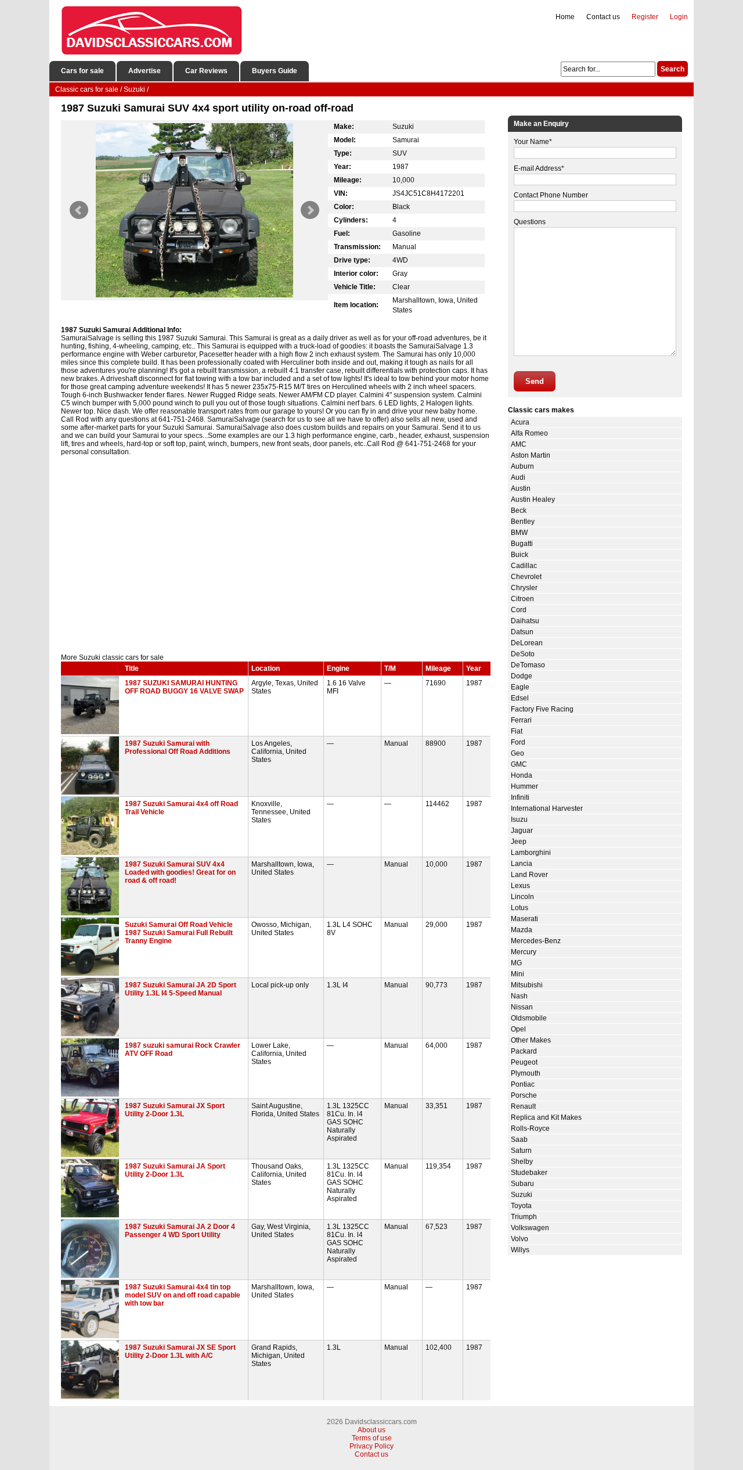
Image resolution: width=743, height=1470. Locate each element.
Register (645, 17)
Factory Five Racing (542, 709)
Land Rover (529, 875)
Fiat (516, 731)
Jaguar (522, 830)
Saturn (521, 1150)
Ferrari (521, 720)
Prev (79, 210)
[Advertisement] (275, 554)
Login (679, 17)
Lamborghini (531, 853)
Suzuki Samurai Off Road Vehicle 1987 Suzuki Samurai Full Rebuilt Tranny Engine (179, 933)
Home (565, 17)
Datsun (522, 632)
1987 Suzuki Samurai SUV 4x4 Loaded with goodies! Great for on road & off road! (180, 872)
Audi (518, 477)
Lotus (519, 908)
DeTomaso (528, 665)
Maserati (524, 919)
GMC (519, 764)
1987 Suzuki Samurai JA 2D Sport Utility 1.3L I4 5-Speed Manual (180, 989)
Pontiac (523, 1084)
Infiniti (520, 797)
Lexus (520, 886)
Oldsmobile (529, 1018)
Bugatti (522, 544)
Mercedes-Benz (536, 941)
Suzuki (521, 1195)
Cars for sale (82, 71)
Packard (524, 1051)
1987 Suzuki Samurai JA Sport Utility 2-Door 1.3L (175, 1170)
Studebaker (529, 1173)
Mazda (521, 930)
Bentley (523, 521)
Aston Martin (530, 455)
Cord (518, 610)
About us (371, 1430)
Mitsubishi (527, 985)
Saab (519, 1139)
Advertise (144, 71)
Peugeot (524, 1062)
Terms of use (372, 1438)
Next (310, 210)
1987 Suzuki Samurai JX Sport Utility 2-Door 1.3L (175, 1110)
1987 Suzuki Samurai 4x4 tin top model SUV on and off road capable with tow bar (182, 1295)
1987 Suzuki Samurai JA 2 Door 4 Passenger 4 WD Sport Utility (180, 1231)
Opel (518, 1029)
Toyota (521, 1206)
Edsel (520, 698)
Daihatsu (525, 621)
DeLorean (527, 643)
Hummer (524, 786)
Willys (520, 1250)
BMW (519, 533)
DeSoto (523, 654)
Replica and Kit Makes (546, 1117)
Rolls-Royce (530, 1128)
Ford (518, 742)
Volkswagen (530, 1228)
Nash (519, 996)
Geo (517, 753)
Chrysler (524, 588)
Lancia (521, 864)
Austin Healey (533, 499)
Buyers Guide (274, 71)
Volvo (519, 1239)
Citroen (522, 599)
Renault (523, 1106)
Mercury (523, 952)
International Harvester (547, 808)
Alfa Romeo (529, 433)
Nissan (522, 1007)
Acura (520, 422)
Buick (519, 555)
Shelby (522, 1162)
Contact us (603, 17)
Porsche (524, 1095)
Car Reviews (206, 71)
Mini (517, 974)
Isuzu (519, 819)
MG (516, 963)
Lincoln (522, 897)
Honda (521, 775)
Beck (518, 510)
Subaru (522, 1184)
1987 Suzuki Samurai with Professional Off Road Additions (177, 747)
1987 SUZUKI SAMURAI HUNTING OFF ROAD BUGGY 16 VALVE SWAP (184, 687)
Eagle (520, 687)
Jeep (518, 842)
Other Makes (531, 1040)
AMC (518, 444)
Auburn (522, 466)
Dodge (521, 676)
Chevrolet (526, 577)
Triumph (524, 1217)
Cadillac (524, 566)
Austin (521, 488)
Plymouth (525, 1073)
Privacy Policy (371, 1446)
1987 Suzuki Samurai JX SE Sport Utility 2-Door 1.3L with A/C (180, 1351)
